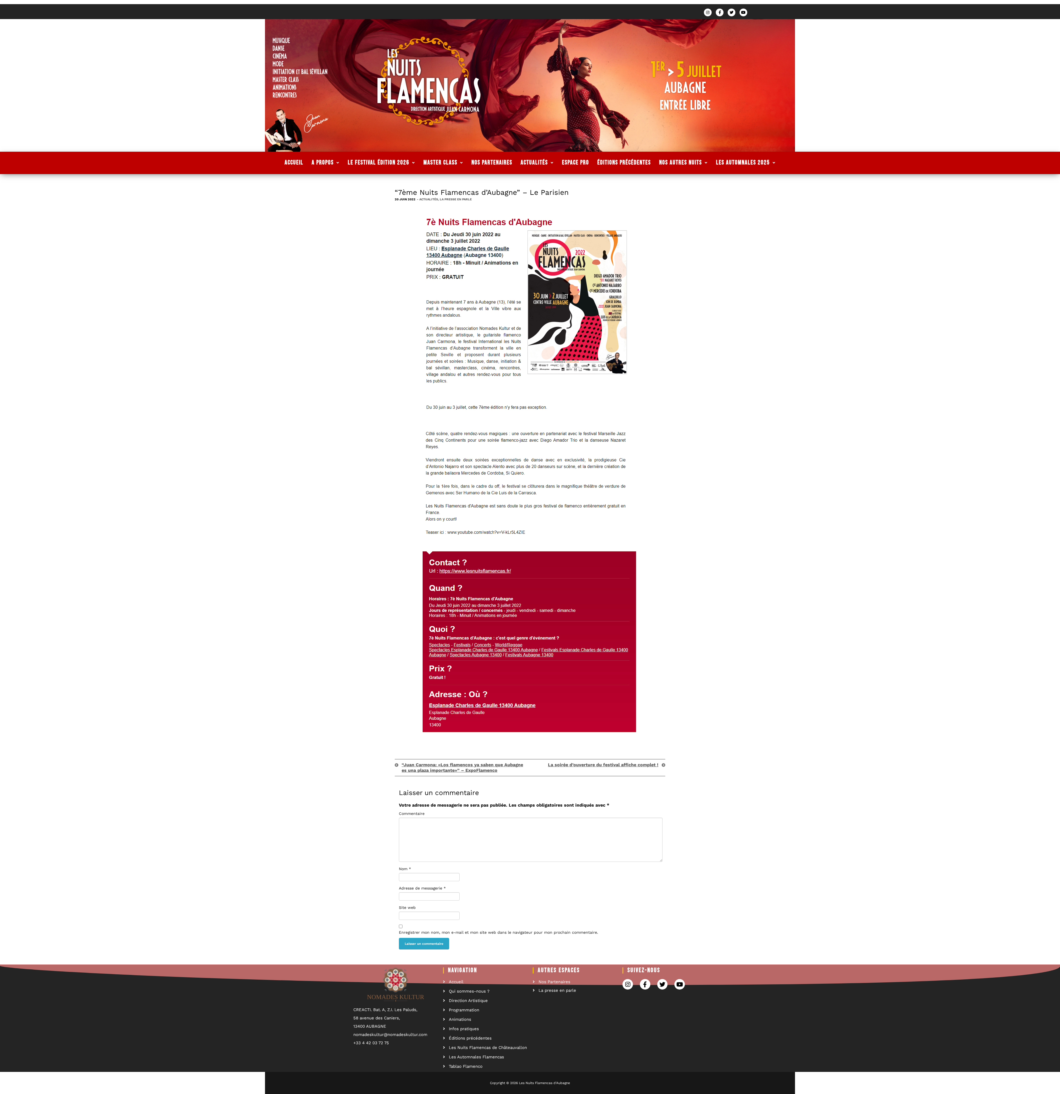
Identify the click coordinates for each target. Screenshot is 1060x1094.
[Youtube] (743, 12)
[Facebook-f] (720, 12)
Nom (405, 869)
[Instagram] (708, 12)
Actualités (428, 199)
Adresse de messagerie (422, 888)
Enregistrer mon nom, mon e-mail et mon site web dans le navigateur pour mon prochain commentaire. (498, 932)
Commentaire (412, 813)
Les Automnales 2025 (743, 162)
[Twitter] (731, 12)
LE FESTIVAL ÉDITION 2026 (378, 162)
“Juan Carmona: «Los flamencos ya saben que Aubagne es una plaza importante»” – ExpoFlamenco (462, 767)
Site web (407, 907)
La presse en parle (456, 199)
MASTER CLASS (440, 162)
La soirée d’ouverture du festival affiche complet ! (603, 764)
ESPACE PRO (575, 162)
